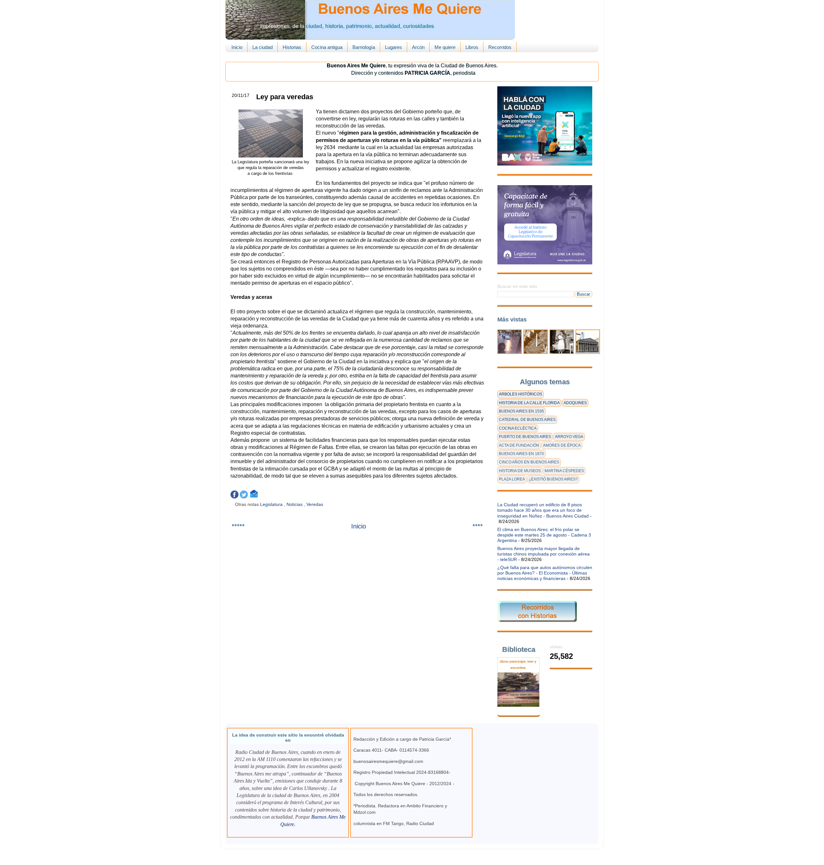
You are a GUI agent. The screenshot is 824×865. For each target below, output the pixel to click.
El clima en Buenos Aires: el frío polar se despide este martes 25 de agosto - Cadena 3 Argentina (544, 535)
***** (238, 526)
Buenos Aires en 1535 (521, 411)
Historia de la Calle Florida (529, 403)
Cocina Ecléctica (518, 428)
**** (478, 526)
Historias (292, 47)
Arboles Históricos (520, 394)
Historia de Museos (520, 471)
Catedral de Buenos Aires (527, 419)
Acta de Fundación (519, 445)
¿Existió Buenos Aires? (553, 479)
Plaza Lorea (512, 479)
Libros (471, 47)
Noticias (295, 504)
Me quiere (445, 47)
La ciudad (262, 47)
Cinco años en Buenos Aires (529, 462)
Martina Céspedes (564, 471)
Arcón (418, 47)
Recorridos (499, 47)
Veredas (315, 504)
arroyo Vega (569, 436)
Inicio (236, 47)
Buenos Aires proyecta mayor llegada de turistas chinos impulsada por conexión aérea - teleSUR (543, 554)
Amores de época (562, 445)
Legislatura (272, 504)
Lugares (393, 47)
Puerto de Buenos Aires (525, 436)
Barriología (363, 47)
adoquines (575, 403)
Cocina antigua (326, 47)
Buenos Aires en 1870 (521, 454)
